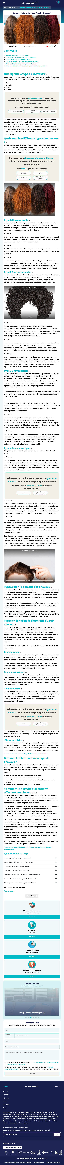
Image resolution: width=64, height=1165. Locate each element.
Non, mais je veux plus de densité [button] (40, 493)
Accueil (8, 7)
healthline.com (32, 896)
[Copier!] (46, 74)
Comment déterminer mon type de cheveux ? (34, 7)
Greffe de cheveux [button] (16, 111)
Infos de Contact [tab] (31, 1086)
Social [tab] (57, 1086)
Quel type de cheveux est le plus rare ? (17, 858)
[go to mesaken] (61, 1152)
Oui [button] (23, 493)
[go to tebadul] (32, 1152)
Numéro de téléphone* (21, 1035)
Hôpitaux (6, 1095)
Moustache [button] (23, 178)
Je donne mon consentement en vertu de (33, 1063)
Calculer (32, 917)
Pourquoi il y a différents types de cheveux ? (19, 863)
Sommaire (10, 51)
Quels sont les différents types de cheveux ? (21, 57)
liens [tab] (6, 1086)
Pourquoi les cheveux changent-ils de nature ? (20, 879)
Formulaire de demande (53, 1162)
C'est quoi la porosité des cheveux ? (16, 871)
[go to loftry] (56, 1152)
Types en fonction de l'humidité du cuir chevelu (22, 62)
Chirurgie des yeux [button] (49, 111)
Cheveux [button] (23, 173)
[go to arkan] (13, 1152)
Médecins (6, 1098)
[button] (25, 1017)
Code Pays (8, 1034)
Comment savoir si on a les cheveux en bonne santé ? (22, 875)
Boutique (6, 1104)
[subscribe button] (57, 1134)
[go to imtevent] (6, 1152)
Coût (5, 1101)
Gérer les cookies (39, 1162)
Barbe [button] (40, 173)
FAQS (4, 1108)
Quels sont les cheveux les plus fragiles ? (17, 867)
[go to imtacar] (26, 1152)
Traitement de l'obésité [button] (32, 111)
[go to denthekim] (45, 1152)
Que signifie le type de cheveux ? (17, 55)
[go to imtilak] (39, 1152)
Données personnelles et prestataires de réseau (17, 1162)
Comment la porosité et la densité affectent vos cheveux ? (26, 66)
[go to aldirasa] (19, 1152)
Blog (14, 7)
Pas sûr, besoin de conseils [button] (40, 178)
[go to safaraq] (51, 1152)
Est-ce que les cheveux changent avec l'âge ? (20, 883)
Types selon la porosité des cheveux (18, 59)
